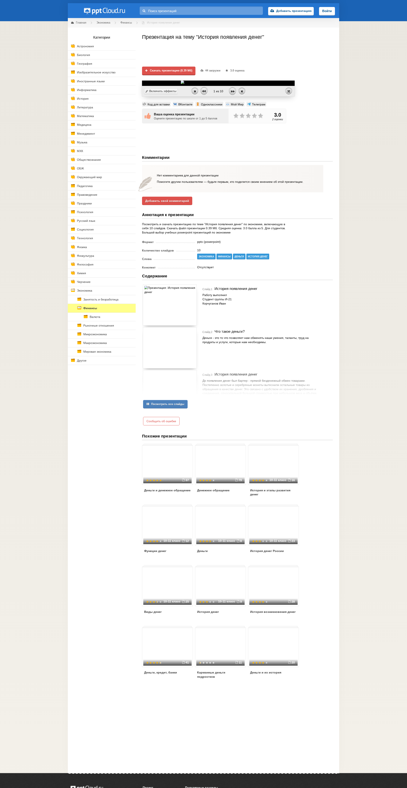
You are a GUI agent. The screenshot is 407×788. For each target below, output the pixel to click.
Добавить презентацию (294, 11)
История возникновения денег (273, 611)
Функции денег (155, 551)
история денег (258, 256)
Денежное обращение (213, 490)
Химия (81, 273)
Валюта (95, 317)
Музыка (82, 142)
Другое (81, 360)
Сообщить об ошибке (161, 421)
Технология (85, 238)
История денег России (267, 551)
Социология (85, 229)
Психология (85, 212)
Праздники (84, 203)
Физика (82, 247)
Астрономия (85, 46)
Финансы (90, 308)
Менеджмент (86, 133)
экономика (206, 256)
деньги (239, 256)
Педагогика (85, 186)
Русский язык (86, 220)
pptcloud (104, 10)
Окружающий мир (89, 177)
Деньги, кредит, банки (160, 672)
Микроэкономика (95, 334)
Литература (85, 107)
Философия (85, 264)
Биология (83, 55)
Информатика (86, 90)
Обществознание (89, 159)
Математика (85, 116)
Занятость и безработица (100, 299)
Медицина (84, 124)
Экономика (84, 290)
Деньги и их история (265, 672)
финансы (224, 256)
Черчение (84, 282)
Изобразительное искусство (96, 72)
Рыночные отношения (98, 325)
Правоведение (87, 194)
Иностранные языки (91, 81)
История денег (208, 611)
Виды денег (153, 611)
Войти (327, 11)
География (84, 63)
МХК (80, 151)
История (83, 98)
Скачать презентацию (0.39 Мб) (170, 70)
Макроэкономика (95, 343)
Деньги (202, 551)
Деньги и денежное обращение (167, 490)
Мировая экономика (97, 351)
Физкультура (85, 255)
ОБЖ (80, 168)
